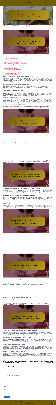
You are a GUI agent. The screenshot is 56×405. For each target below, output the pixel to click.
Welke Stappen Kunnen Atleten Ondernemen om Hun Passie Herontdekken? (13, 69)
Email (5, 389)
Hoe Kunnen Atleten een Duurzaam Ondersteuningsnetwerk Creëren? (12, 73)
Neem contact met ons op (26, 4)
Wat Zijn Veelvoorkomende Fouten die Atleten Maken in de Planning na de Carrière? (14, 72)
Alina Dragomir (11, 366)
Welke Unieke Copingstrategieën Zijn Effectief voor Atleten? (11, 67)
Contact (40, 401)
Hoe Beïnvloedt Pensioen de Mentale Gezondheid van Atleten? (11, 57)
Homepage (15, 401)
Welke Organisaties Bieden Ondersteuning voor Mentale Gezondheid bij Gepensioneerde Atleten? (15, 64)
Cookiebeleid (27, 401)
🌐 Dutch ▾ (53, 403)
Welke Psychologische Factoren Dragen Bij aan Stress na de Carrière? (12, 58)
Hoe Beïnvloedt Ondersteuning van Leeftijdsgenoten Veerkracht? (11, 62)
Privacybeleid (21, 401)
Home (8, 2)
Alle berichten (47, 2)
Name (5, 386)
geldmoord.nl (28, 2)
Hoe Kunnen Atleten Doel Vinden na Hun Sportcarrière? (10, 68)
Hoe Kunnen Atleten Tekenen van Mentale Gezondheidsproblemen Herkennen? (13, 59)
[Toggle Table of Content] (25, 55)
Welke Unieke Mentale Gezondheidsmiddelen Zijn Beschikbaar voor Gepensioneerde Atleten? (15, 63)
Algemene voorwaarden (34, 401)
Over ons (32, 4)
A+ (7, 0)
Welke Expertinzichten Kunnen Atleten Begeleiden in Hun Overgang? (12, 74)
